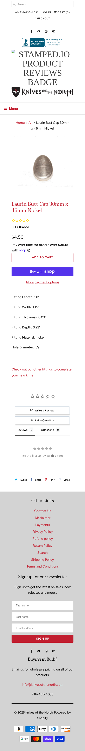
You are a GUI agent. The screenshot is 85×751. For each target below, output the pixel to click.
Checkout (42, 18)
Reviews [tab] (22, 430)
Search (42, 553)
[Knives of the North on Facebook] (31, 31)
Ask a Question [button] (44, 420)
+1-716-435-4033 (27, 12)
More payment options (42, 282)
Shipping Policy (42, 560)
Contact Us (42, 511)
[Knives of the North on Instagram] (46, 31)
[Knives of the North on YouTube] (38, 31)
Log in (46, 12)
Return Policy (42, 546)
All (30, 123)
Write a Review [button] (44, 410)
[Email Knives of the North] (53, 31)
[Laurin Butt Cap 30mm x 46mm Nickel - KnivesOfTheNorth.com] (42, 167)
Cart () (63, 12)
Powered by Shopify (54, 715)
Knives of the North (39, 712)
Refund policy (42, 539)
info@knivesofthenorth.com (42, 685)
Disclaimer (42, 518)
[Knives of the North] (42, 93)
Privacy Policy (42, 532)
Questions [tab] (47, 430)
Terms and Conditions (43, 566)
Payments (42, 525)
